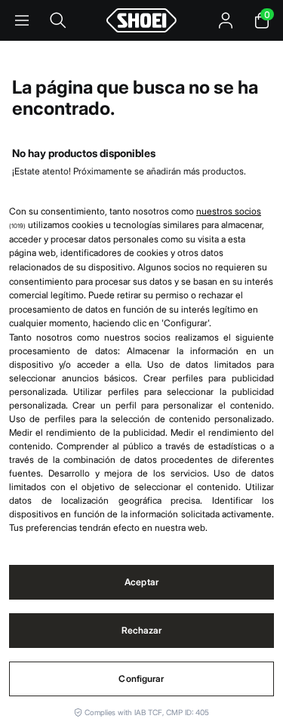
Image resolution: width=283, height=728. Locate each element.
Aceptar (141, 582)
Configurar (141, 678)
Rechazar (142, 630)
